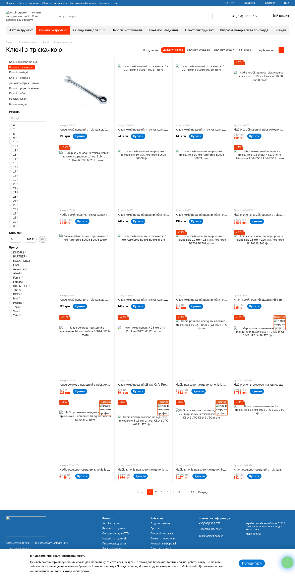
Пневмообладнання (164, 30)
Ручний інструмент (53, 30)
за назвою (245, 49)
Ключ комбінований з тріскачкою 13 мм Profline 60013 (96, 129)
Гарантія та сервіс (109, 3)
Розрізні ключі (18, 98)
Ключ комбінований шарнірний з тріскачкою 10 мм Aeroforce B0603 (221, 214)
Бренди (280, 30)
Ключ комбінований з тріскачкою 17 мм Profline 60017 (154, 129)
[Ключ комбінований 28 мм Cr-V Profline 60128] (144, 345)
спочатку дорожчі (224, 49)
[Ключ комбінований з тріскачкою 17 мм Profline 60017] (144, 90)
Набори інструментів (127, 30)
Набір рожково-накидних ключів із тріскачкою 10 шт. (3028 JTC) (219, 384)
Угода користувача (77, 571)
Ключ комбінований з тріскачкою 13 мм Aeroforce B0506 (156, 299)
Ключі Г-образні (19, 77)
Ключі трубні (17, 93)
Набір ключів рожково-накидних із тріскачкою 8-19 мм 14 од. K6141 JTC (167, 469)
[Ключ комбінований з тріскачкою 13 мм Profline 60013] (85, 90)
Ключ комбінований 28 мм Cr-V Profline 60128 (149, 384)
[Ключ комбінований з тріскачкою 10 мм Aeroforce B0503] (85, 260)
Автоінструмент (21, 30)
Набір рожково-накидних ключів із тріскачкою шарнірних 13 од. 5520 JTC (109, 469)
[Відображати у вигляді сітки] (281, 50)
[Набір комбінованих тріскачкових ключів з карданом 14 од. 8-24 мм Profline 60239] (85, 175)
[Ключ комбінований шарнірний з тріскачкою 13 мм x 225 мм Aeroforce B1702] (260, 260)
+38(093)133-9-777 (244, 16)
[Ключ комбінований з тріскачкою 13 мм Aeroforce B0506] (144, 260)
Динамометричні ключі (24, 83)
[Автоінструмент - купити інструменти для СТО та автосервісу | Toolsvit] (26, 526)
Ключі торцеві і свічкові (24, 88)
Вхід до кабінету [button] (161, 523)
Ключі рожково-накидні (24, 61)
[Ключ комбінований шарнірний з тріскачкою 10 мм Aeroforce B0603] (202, 175)
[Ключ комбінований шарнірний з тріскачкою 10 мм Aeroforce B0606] (144, 175)
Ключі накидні (18, 104)
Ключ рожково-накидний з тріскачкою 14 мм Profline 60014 (99, 384)
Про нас (10, 3)
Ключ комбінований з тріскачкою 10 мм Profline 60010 (212, 129)
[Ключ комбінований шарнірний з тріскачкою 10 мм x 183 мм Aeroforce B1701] (202, 260)
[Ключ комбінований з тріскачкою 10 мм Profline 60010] (202, 90)
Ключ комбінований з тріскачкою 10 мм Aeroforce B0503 (97, 299)
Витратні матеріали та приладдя (244, 30)
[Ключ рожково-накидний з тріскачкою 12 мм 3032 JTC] (260, 430)
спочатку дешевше (198, 49)
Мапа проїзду (253, 533)
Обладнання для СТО (89, 30)
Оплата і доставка (28, 3)
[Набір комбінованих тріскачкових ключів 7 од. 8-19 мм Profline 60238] (260, 90)
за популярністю (173, 49)
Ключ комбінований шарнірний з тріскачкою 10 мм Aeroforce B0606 (163, 214)
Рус (232, 3)
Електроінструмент (199, 30)
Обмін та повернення (54, 3)
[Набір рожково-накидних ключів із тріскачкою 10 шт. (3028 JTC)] (202, 345)
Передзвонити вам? (210, 529)
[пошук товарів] (209, 16)
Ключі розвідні (18, 72)
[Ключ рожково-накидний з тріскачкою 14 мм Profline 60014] (85, 345)
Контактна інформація (83, 3)
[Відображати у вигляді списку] (286, 50)
